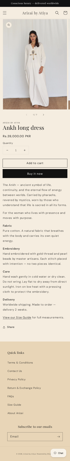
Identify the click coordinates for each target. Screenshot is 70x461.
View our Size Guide (17, 317)
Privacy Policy (16, 379)
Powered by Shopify (45, 454)
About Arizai (15, 413)
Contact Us (14, 371)
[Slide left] (27, 115)
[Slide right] (43, 115)
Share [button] (11, 327)
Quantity (8, 143)
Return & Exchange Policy (24, 388)
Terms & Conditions (20, 362)
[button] (5, 13)
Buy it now (35, 174)
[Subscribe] (58, 436)
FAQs (10, 396)
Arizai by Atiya (29, 454)
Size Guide (14, 404)
